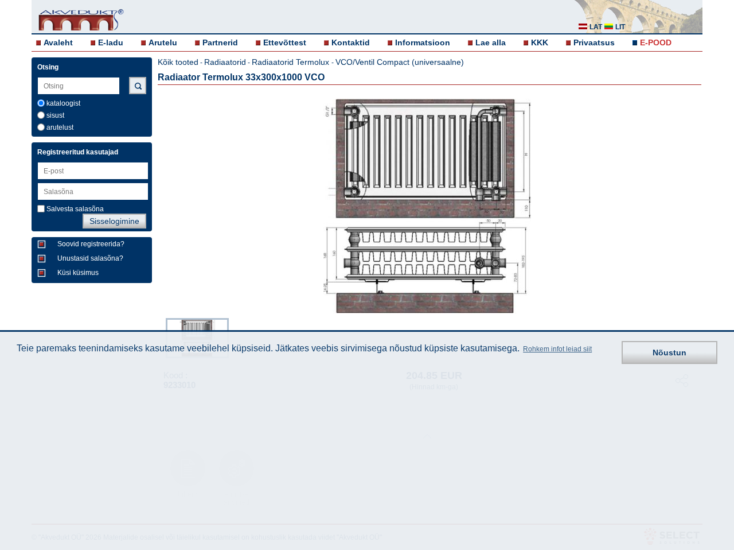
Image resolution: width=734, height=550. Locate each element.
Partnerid (220, 42)
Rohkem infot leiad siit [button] (557, 349)
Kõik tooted (178, 62)
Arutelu (163, 42)
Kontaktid (350, 42)
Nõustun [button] (669, 352)
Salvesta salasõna (75, 209)
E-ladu (110, 42)
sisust (55, 115)
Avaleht (58, 42)
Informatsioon (422, 42)
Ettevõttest (284, 42)
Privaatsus (594, 42)
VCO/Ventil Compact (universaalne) (399, 62)
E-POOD (655, 42)
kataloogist (63, 103)
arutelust (59, 127)
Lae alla (490, 42)
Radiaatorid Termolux (291, 62)
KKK (539, 42)
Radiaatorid (225, 62)
